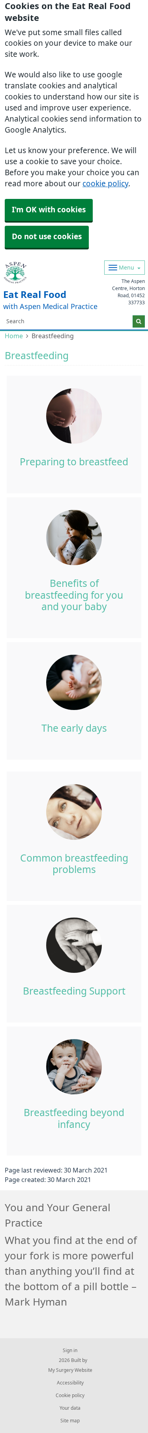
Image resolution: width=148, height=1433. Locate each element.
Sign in (70, 1350)
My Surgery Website (70, 1370)
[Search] (139, 321)
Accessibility (70, 1383)
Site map (70, 1420)
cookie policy (105, 183)
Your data (70, 1408)
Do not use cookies (47, 236)
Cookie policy (70, 1395)
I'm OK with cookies (49, 210)
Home (14, 336)
